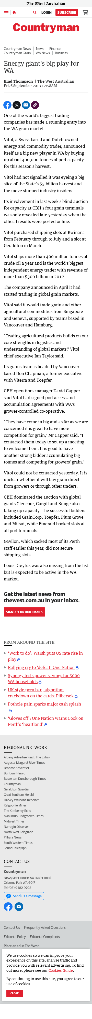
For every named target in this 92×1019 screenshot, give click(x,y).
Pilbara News (12, 837)
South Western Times (18, 843)
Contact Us (12, 927)
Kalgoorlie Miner (15, 805)
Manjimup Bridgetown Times (23, 816)
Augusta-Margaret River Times (24, 763)
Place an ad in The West (21, 946)
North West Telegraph (18, 832)
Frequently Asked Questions (45, 927)
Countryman (12, 784)
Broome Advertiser (16, 768)
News (40, 49)
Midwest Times (14, 821)
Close (14, 993)
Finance (55, 49)
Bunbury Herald (14, 773)
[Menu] (6, 12)
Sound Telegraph (15, 848)
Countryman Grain (17, 53)
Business (61, 53)
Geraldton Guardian (17, 789)
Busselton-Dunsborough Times (25, 779)
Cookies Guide (61, 970)
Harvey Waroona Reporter (21, 800)
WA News (43, 53)
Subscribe (66, 12)
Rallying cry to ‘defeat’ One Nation (41, 667)
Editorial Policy (15, 937)
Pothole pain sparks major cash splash (44, 704)
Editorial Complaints (45, 937)
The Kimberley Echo (17, 811)
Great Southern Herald (19, 795)
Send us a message (27, 896)
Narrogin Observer (16, 827)
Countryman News (17, 49)
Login (46, 12)
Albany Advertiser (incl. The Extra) (27, 757)
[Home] (14, 12)
